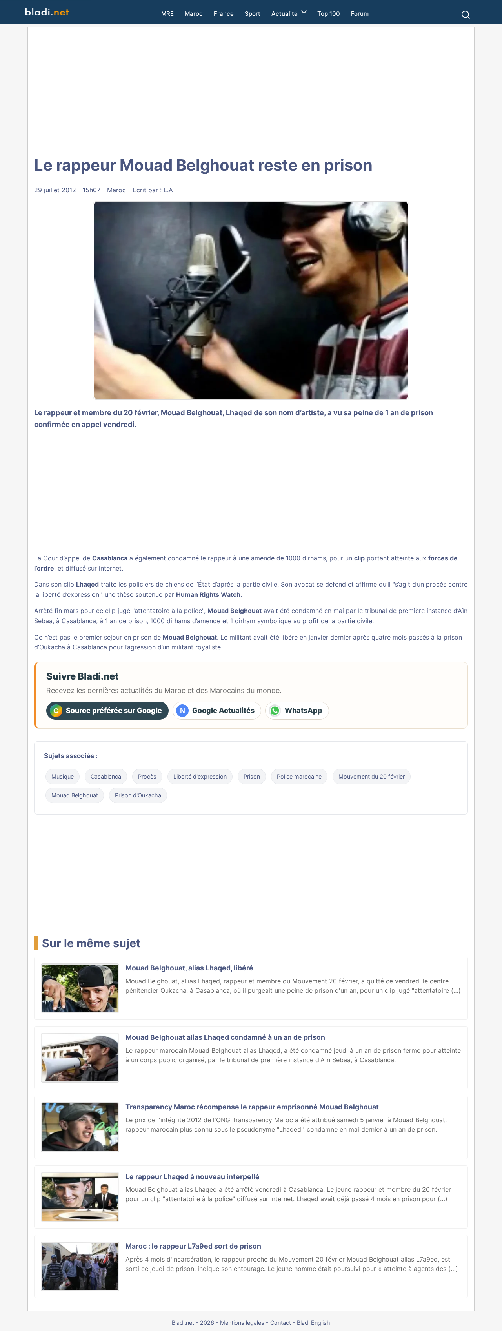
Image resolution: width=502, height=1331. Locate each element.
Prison (252, 776)
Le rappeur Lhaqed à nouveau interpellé (193, 1176)
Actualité (284, 13)
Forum (360, 13)
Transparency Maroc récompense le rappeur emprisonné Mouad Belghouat (252, 1107)
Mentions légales (242, 1322)
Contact (280, 1322)
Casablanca (106, 776)
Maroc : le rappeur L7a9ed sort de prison (193, 1246)
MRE (167, 13)
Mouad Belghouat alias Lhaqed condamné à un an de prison (225, 1037)
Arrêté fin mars (56, 610)
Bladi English (313, 1322)
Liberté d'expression (200, 776)
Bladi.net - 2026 (193, 1322)
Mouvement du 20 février (371, 776)
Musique (62, 776)
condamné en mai (317, 610)
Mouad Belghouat (74, 795)
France (224, 13)
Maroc (194, 13)
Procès (147, 776)
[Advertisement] (251, 90)
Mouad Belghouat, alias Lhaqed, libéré (189, 968)
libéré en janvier (304, 637)
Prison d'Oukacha (138, 795)
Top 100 (328, 13)
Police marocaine (299, 776)
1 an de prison (126, 621)
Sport (252, 13)
